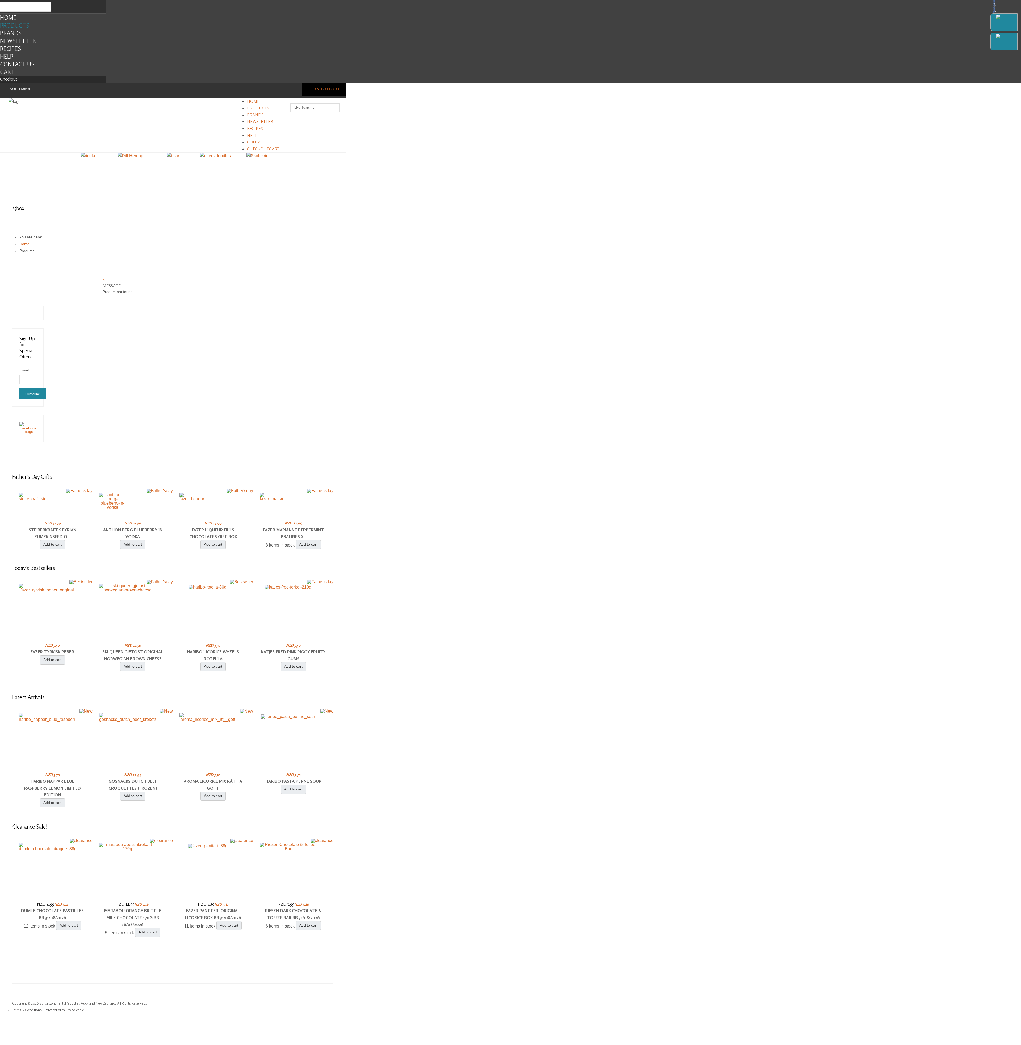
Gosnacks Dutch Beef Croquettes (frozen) (132, 785)
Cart (7, 71)
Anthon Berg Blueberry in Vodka (132, 533)
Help (6, 56)
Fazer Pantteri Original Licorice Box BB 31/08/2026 (213, 914)
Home (8, 17)
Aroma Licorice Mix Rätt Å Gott (213, 785)
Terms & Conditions (26, 1010)
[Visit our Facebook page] (27, 432)
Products (14, 25)
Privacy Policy (55, 1010)
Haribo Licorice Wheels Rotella (213, 655)
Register (25, 89)
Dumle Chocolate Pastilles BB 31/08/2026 (52, 914)
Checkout (8, 79)
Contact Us (17, 64)
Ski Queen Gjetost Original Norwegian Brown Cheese (132, 655)
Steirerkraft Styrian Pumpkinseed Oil (52, 533)
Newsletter (18, 40)
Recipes (10, 48)
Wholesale (76, 1010)
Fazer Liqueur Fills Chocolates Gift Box (213, 533)
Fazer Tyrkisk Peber (52, 651)
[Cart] (1004, 41)
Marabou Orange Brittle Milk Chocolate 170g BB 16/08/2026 (132, 917)
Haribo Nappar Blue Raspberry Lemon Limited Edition (52, 788)
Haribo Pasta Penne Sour (293, 781)
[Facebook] (1004, 22)
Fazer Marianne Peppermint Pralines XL (293, 533)
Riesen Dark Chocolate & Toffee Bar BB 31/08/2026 (293, 914)
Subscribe (32, 394)
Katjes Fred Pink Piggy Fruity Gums (293, 655)
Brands (11, 33)
